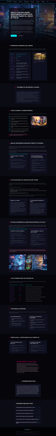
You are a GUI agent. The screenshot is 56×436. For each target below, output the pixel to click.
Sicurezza (20, 1)
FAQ (47, 1)
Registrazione (26, 1)
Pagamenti (43, 1)
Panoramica (15, 1)
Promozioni (32, 1)
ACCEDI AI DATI (21, 35)
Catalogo (38, 1)
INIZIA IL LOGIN (14, 35)
